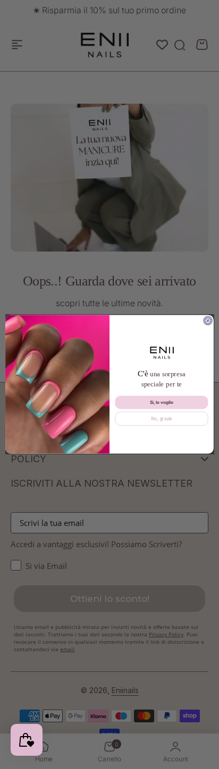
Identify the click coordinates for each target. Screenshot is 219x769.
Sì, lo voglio (162, 402)
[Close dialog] (208, 321)
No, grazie (161, 418)
